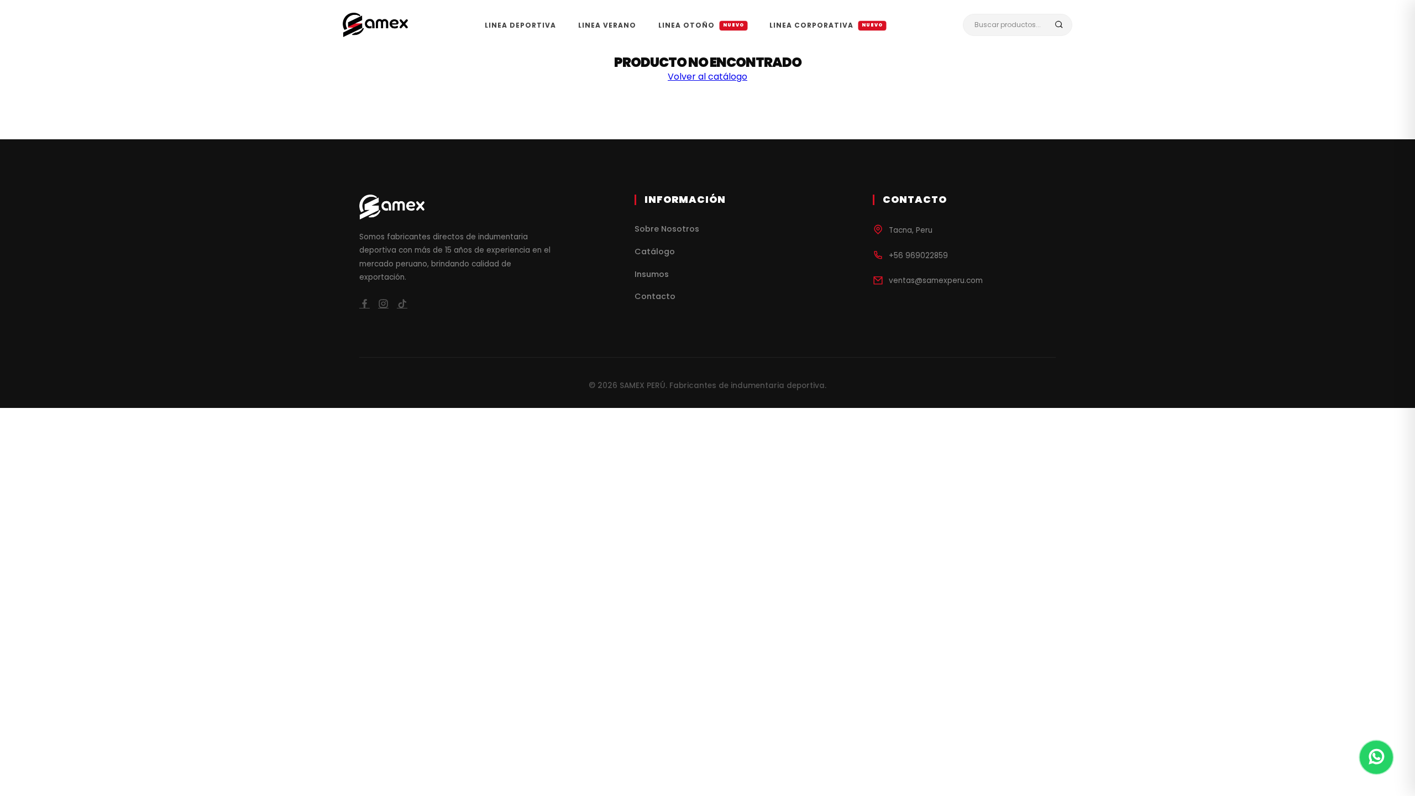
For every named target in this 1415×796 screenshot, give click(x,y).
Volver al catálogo (707, 76)
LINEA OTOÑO (701, 25)
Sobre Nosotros (667, 228)
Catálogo (655, 251)
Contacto (655, 296)
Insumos (652, 274)
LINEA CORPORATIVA (826, 25)
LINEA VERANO (607, 25)
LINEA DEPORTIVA (520, 25)
